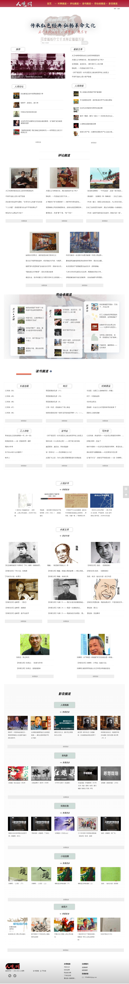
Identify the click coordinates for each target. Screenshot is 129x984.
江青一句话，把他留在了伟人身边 (58, 407)
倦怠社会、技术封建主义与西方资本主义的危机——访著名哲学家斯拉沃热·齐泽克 (44, 277)
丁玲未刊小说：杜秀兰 (13, 576)
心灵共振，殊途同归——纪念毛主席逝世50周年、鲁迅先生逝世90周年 (105, 435)
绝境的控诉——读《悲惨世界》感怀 (18, 441)
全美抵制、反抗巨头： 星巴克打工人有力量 (87, 63)
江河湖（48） (10, 402)
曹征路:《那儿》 (93, 608)
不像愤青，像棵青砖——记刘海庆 (108, 346)
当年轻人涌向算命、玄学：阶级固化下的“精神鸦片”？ (107, 336)
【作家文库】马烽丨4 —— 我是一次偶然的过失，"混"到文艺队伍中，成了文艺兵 (63, 608)
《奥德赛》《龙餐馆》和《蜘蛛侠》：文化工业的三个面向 (104, 196)
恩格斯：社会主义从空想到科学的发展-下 (101, 407)
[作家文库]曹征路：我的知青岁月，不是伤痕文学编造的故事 (105, 602)
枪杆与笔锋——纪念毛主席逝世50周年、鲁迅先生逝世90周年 (105, 446)
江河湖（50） (10, 390)
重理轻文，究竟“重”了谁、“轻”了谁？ (59, 213)
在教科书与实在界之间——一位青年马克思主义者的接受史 (108, 326)
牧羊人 (7, 458)
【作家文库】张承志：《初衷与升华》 (30, 663)
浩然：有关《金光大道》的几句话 (99, 576)
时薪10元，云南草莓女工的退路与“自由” (35, 319)
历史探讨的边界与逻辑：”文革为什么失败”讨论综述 (24, 202)
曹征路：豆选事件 (93, 613)
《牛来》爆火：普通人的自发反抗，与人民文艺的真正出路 (104, 202)
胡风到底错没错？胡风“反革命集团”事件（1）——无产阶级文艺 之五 (64, 413)
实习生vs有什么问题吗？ (14, 452)
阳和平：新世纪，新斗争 (29, 103)
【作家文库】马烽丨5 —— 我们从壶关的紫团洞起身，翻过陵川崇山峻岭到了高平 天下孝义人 (65, 602)
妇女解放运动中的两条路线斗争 (32, 94)
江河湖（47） (10, 407)
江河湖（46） (10, 413)
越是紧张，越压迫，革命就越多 (57, 446)
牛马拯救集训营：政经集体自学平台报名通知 (96, 100)
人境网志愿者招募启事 (88, 124)
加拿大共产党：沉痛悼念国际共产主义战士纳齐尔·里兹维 (97, 132)
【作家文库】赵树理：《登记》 (16, 602)
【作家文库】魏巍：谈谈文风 (57, 576)
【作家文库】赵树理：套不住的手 (17, 613)
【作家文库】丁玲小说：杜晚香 (16, 571)
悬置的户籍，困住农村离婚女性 (35, 349)
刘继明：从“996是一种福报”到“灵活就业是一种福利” (94, 657)
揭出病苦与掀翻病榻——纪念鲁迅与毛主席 (102, 452)
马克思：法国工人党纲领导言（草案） (100, 390)
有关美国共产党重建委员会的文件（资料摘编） (83, 266)
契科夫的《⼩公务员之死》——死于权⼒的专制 (63, 441)
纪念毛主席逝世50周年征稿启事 (91, 108)
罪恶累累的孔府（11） (54, 390)
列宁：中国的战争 (93, 396)
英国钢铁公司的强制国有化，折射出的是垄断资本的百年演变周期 (64, 207)
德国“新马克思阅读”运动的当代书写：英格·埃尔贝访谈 (44, 266)
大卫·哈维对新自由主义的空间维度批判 (19, 191)
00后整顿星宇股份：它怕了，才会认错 (108, 305)
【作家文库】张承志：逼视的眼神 (28, 668)
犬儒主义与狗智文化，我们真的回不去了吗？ (62, 191)
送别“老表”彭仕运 (69, 330)
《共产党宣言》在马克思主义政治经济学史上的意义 (64, 435)
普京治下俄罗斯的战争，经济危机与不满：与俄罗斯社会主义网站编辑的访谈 (44, 261)
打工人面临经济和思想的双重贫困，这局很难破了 (108, 315)
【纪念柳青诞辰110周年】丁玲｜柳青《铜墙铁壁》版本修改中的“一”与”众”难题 (23, 565)
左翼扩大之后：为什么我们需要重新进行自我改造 (63, 458)
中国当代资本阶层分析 (29, 112)
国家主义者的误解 (93, 413)
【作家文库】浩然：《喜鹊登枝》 (99, 565)
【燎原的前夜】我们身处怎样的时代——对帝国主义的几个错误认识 (42, 131)
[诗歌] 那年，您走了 (94, 441)
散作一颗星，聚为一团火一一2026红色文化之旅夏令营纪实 (96, 116)
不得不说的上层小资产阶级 (15, 196)
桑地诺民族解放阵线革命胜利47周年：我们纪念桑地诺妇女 (84, 261)
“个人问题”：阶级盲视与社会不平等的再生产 (21, 207)
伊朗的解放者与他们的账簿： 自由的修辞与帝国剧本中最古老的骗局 (84, 277)
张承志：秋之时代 (22, 657)
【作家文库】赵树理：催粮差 (15, 608)
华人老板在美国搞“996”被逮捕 (90, 92)
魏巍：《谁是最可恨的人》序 (57, 565)
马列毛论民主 (91, 402)
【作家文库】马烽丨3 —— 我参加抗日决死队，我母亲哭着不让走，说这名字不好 (66, 613)
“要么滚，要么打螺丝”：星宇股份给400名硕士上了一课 (71, 351)
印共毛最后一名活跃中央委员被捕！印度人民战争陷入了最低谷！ (84, 255)
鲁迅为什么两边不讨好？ (14, 213)
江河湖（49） (10, 396)
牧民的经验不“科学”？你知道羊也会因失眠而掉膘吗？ (35, 309)
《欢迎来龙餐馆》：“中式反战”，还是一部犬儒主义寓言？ (104, 191)
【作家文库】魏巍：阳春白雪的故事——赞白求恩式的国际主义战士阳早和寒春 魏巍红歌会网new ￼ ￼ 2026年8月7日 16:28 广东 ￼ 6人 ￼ (65, 571)
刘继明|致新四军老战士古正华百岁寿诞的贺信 (93, 668)
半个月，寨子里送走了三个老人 (35, 339)
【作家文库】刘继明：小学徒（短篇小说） (92, 663)
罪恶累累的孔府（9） (53, 402)
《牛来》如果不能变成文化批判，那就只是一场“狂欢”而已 (104, 213)
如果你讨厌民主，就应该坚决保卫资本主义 (41, 255)
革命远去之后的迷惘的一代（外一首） (18, 435)
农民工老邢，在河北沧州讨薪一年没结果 (71, 341)
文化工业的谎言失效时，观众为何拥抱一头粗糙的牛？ (104, 207)
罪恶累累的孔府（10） (54, 396)
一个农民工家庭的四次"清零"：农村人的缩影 (71, 321)
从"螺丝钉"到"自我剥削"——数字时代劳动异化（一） (62, 202)
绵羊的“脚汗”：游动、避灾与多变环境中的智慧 (34, 329)
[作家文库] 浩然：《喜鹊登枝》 (98, 571)
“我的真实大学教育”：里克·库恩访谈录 (39, 272)
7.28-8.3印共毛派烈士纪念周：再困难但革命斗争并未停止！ (84, 272)
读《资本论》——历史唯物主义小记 (59, 452)
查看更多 (105, 221)
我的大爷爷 (9, 446)
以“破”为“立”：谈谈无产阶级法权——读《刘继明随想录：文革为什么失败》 (105, 458)
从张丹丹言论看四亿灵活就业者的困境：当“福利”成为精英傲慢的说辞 (41, 122)
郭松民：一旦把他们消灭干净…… (57, 196)
